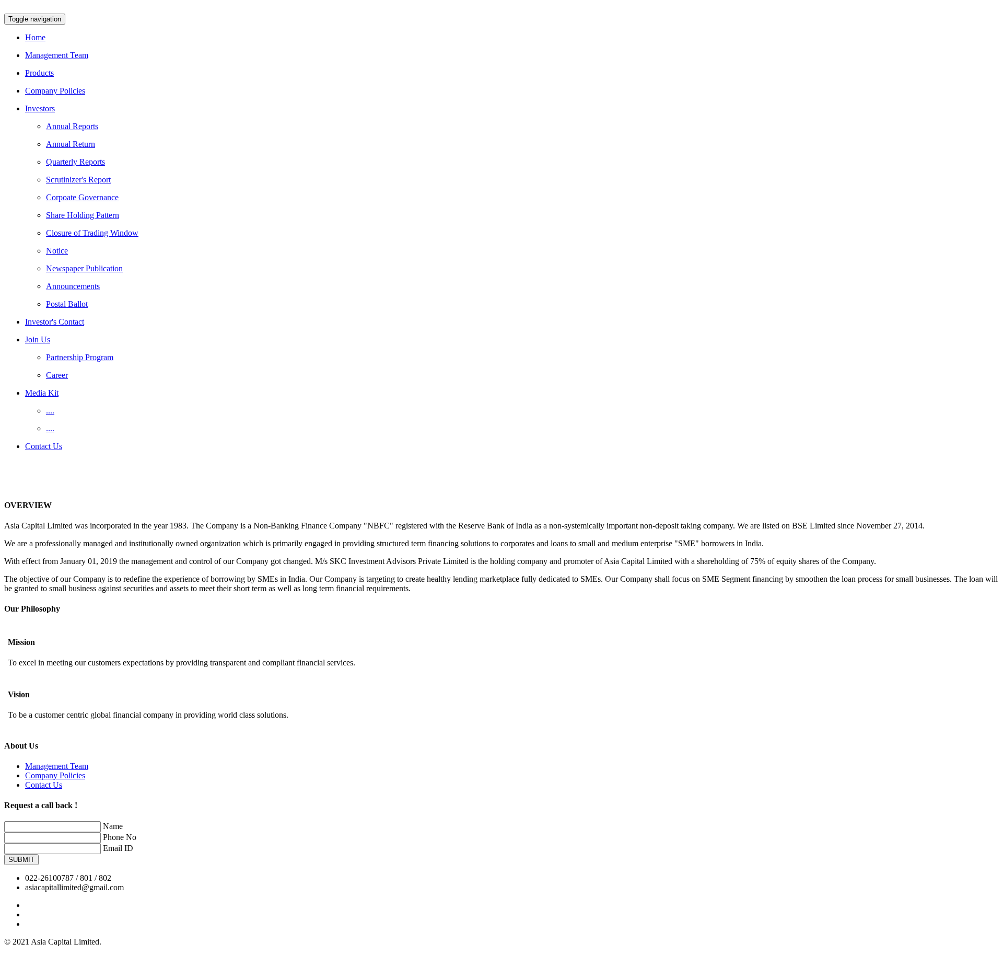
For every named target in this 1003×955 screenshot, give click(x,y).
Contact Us (43, 784)
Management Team (56, 766)
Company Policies (55, 775)
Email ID (118, 848)
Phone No (119, 837)
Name (113, 826)
